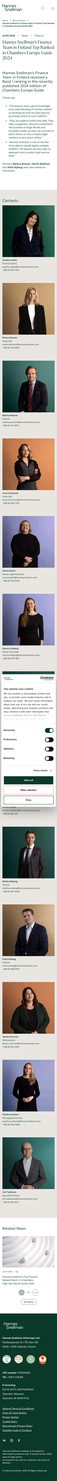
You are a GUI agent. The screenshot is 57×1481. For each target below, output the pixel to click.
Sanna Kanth (8, 571)
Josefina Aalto (9, 260)
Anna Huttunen (10, 493)
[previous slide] (22, 1293)
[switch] (49, 738)
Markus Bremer (10, 415)
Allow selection (28, 790)
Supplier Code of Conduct (17, 1430)
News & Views (18, 21)
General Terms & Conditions (18, 1408)
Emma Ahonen (9, 338)
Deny (28, 800)
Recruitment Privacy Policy (17, 1426)
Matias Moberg (10, 881)
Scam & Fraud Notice (14, 1412)
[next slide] (35, 1293)
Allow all (28, 780)
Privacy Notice (10, 1417)
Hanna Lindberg (10, 648)
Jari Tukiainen (9, 1192)
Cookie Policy (9, 1421)
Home (5, 21)
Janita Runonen (10, 1037)
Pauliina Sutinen (10, 1114)
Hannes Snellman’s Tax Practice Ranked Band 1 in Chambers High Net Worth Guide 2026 (20, 1280)
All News (28, 1302)
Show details (41, 770)
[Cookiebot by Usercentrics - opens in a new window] (41, 678)
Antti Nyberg (9, 959)
